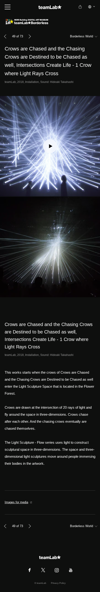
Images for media (16, 502)
